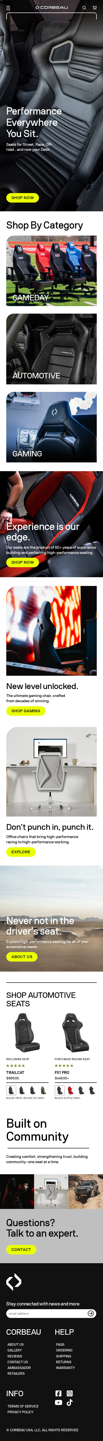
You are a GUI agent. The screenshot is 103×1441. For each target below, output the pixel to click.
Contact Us (18, 1362)
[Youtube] (58, 1403)
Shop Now (23, 198)
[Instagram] (70, 1394)
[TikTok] (70, 1403)
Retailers (16, 1373)
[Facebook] (59, 1394)
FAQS (60, 1344)
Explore (21, 852)
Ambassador (19, 1368)
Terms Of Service (23, 1406)
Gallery (15, 1350)
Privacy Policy (20, 1412)
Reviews (15, 1356)
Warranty (65, 1368)
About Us (22, 957)
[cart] (93, 8)
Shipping (63, 1356)
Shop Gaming (26, 711)
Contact (21, 1249)
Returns (64, 1362)
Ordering (64, 1350)
